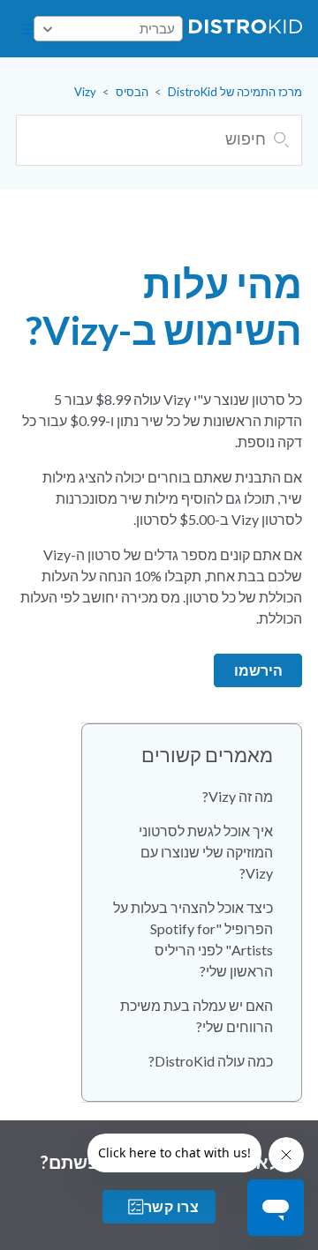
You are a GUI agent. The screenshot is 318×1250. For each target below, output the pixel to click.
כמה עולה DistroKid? (210, 1060)
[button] (27, 29)
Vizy (85, 92)
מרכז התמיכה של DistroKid (235, 92)
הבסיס (132, 92)
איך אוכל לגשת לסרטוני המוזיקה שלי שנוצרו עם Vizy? (206, 851)
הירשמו (258, 670)
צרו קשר (171, 1206)
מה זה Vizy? (237, 796)
